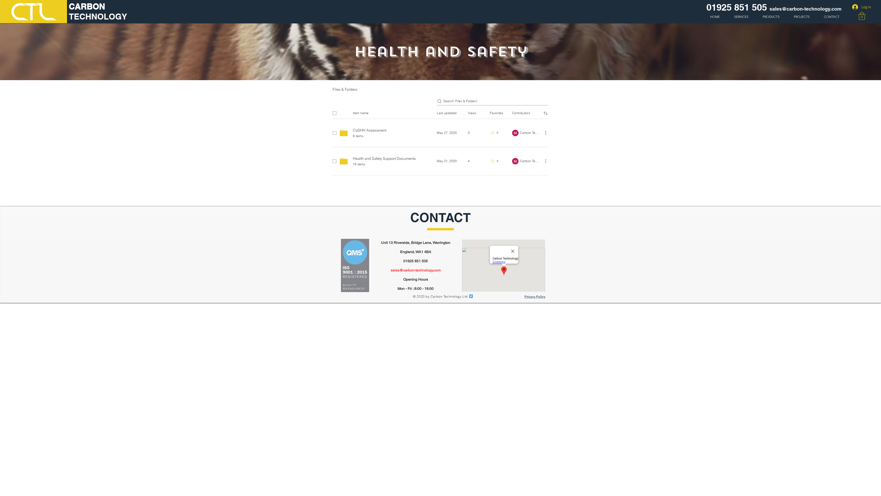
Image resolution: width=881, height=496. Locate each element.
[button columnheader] (545, 113)
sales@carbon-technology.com (416, 270)
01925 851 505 (736, 7)
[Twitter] (471, 296)
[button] (862, 16)
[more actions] (545, 132)
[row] (440, 112)
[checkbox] (334, 113)
